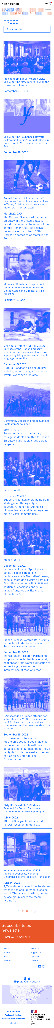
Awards (7, 960)
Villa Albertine (10, 3)
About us (35, 948)
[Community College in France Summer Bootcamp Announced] (27, 399)
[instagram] (43, 966)
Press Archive (15, 29)
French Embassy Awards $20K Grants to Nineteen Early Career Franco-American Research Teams (26, 643)
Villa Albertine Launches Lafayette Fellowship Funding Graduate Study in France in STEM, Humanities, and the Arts (26, 141)
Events (7, 952)
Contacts (35, 956)
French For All (12, 490)
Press (6, 956)
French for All (12, 559)
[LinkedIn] (39, 966)
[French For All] (27, 469)
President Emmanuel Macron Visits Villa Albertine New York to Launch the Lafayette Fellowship (26, 82)
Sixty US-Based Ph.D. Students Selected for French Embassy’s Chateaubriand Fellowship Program (24, 808)
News (6, 948)
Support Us (36, 952)
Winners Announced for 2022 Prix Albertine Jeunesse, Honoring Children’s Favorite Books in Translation (27, 873)
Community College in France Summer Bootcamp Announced (26, 422)
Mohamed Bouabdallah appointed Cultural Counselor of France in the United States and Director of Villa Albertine (24, 289)
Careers (34, 960)
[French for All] (27, 538)
